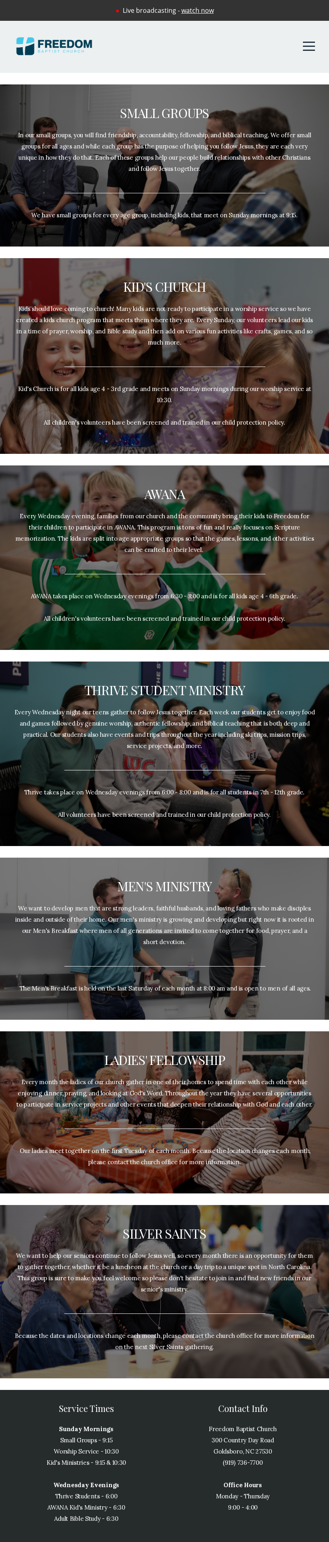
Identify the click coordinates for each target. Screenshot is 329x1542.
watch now (197, 10)
